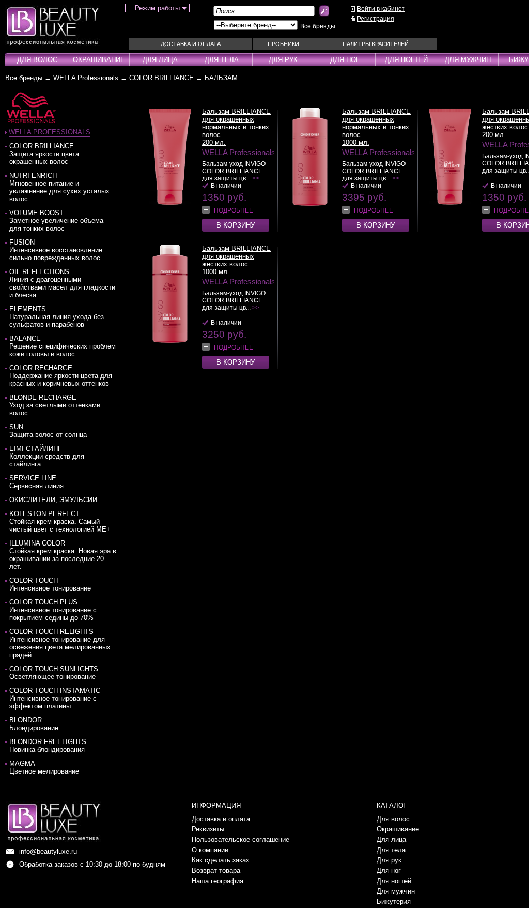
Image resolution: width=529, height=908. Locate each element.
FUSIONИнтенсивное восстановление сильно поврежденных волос (55, 250)
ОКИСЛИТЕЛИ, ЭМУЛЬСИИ (53, 500)
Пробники (283, 44)
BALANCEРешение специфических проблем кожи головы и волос (62, 346)
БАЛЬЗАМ (221, 78)
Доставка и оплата (191, 44)
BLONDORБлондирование (33, 724)
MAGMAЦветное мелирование (44, 767)
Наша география (217, 881)
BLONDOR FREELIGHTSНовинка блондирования (47, 745)
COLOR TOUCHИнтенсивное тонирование (50, 584)
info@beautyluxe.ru (48, 851)
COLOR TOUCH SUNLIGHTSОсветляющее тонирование (53, 672)
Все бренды (317, 26)
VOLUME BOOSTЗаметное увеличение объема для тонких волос (56, 220)
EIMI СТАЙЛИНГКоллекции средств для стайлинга (46, 456)
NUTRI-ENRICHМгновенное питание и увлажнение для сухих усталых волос (59, 187)
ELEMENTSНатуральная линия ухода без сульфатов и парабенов (56, 316)
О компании (210, 850)
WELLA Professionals (85, 78)
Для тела (222, 60)
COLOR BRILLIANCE (161, 78)
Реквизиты (208, 829)
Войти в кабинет (381, 8)
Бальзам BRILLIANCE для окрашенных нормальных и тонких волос (236, 123)
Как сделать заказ (220, 860)
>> (255, 178)
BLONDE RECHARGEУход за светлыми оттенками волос (54, 405)
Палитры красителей (376, 44)
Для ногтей (406, 60)
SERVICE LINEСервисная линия (36, 482)
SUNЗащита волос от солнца (48, 430)
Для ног (345, 60)
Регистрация (375, 18)
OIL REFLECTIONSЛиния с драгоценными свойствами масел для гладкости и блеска (62, 283)
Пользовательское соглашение (240, 839)
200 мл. (214, 142)
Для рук (283, 60)
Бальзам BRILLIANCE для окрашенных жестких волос (236, 256)
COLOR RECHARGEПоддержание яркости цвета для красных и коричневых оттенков (60, 375)
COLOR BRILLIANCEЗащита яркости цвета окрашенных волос (44, 153)
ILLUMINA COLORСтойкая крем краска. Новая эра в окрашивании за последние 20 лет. (62, 554)
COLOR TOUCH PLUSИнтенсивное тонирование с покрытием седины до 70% (53, 610)
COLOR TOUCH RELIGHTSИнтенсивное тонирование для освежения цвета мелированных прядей (60, 643)
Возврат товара (216, 870)
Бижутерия (394, 901)
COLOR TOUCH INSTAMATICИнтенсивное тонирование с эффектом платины (54, 698)
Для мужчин (468, 60)
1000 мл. (355, 142)
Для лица (160, 60)
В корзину (235, 225)
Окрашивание (99, 60)
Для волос (37, 60)
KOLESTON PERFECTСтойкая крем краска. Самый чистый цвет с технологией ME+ (60, 521)
